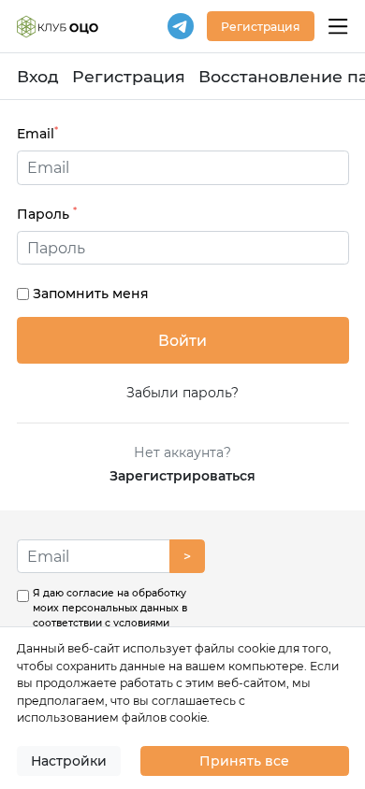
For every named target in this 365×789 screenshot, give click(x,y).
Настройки (69, 761)
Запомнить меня (91, 293)
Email (37, 133)
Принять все (244, 761)
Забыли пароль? (182, 392)
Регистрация (128, 76)
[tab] (183, 248)
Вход (38, 76)
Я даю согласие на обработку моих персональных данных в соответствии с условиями (110, 622)
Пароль (47, 213)
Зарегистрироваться (183, 475)
